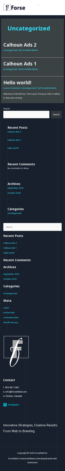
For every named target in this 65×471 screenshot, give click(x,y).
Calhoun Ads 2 (19, 45)
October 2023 (14, 193)
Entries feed (9, 312)
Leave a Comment (11, 88)
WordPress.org (10, 322)
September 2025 (16, 188)
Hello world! (17, 82)
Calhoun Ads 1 (19, 63)
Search (6, 108)
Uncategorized (10, 50)
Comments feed (10, 317)
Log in (6, 307)
